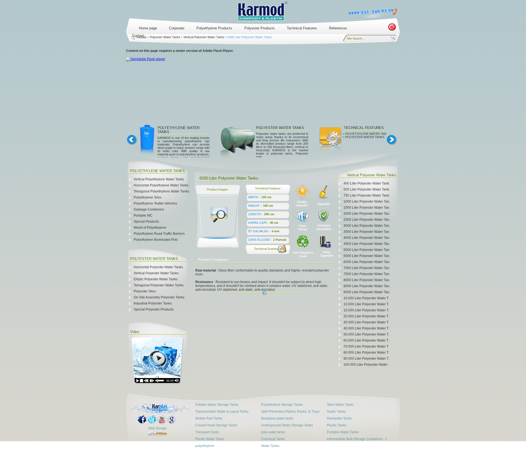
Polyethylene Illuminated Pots (156, 240)
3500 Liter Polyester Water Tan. (367, 232)
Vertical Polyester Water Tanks (204, 37)
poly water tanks (273, 432)
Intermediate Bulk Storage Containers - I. (357, 439)
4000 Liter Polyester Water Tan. (367, 238)
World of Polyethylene (150, 228)
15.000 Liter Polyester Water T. (366, 310)
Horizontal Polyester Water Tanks (158, 267)
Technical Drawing (266, 248)
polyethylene (205, 446)
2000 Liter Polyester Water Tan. (367, 214)
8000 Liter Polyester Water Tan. (367, 280)
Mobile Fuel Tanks (208, 418)
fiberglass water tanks (277, 418)
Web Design (157, 428)
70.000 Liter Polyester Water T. (366, 346)
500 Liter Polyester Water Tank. (367, 189)
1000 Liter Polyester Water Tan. (367, 201)
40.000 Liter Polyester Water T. (366, 328)
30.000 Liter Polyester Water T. (366, 322)
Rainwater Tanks (339, 418)
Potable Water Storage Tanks (217, 405)
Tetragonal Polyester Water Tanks (159, 285)
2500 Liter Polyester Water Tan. (367, 220)
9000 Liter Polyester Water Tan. (367, 292)
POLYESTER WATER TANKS (280, 128)
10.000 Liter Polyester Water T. (366, 298)
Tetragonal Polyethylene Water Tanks (161, 191)
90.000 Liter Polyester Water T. (366, 358)
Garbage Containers (149, 209)
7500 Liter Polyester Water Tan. (367, 274)
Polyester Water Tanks (165, 37)
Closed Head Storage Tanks (216, 425)
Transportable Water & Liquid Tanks (221, 411)
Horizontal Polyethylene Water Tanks (161, 185)
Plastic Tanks (336, 425)
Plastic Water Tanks (209, 439)
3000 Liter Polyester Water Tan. (367, 226)
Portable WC (143, 215)
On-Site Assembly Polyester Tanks (159, 297)
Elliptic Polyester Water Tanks (156, 279)
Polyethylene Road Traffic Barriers (159, 234)
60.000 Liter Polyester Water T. (366, 340)
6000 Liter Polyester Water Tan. (367, 262)
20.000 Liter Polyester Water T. (366, 316)
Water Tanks (270, 446)
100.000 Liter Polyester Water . (366, 365)
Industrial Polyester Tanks (153, 303)
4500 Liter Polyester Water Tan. (367, 244)
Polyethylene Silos (147, 197)
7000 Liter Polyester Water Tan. (367, 268)
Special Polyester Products (154, 309)
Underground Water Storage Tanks (287, 425)
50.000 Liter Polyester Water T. (366, 334)
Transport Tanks (207, 432)
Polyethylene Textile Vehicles (155, 203)
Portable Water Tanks (343, 432)
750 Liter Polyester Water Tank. (367, 195)
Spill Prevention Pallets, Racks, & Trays (290, 411)
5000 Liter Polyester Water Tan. (367, 250)
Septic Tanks (336, 411)
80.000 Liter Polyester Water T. (366, 352)
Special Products (146, 221)
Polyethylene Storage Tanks (282, 405)
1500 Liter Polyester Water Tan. (367, 207)
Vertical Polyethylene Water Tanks (159, 179)
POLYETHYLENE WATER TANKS (367, 133)
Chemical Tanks (273, 439)
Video (134, 332)
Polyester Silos (145, 291)
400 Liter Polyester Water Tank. (367, 183)
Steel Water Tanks (340, 405)
